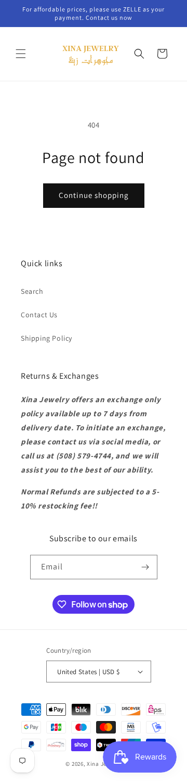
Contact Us (39, 314)
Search (32, 291)
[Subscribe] (145, 567)
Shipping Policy (46, 338)
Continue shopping (94, 195)
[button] (20, 53)
